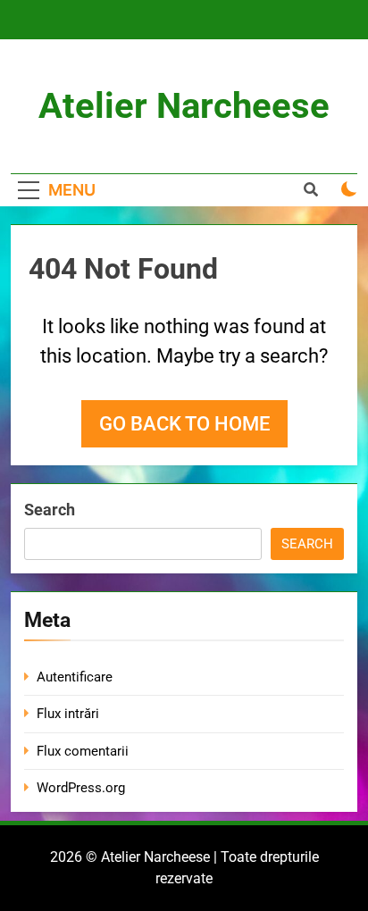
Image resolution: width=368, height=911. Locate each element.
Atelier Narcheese (184, 106)
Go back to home (184, 424)
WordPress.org (81, 788)
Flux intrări (68, 714)
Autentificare (75, 677)
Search (49, 509)
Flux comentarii (83, 751)
